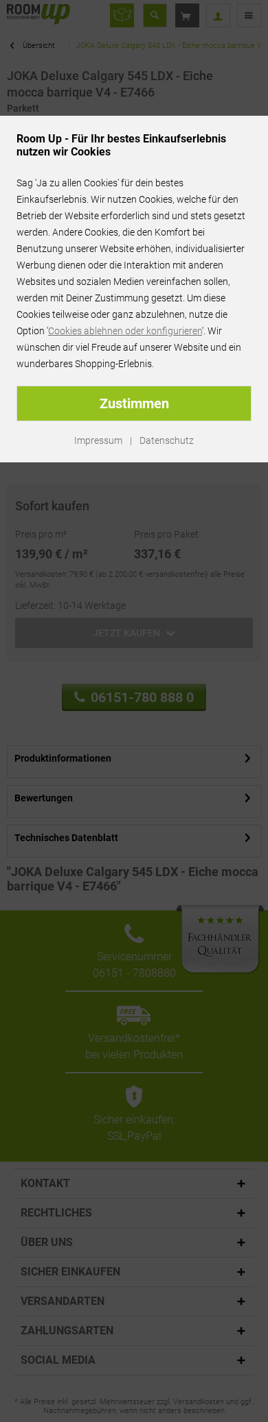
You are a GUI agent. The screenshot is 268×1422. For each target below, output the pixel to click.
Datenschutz (166, 440)
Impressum (98, 440)
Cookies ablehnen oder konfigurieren (125, 330)
